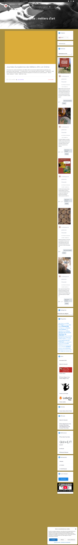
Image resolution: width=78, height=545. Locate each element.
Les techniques (14, 7)
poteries (68, 348)
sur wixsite (61, 448)
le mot (65, 342)
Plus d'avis (63, 479)
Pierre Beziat (64, 346)
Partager (64, 103)
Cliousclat (65, 326)
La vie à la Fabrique (52, 4)
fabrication (64, 331)
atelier (67, 323)
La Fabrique (64, 341)
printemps (66, 349)
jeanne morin (65, 340)
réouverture (70, 349)
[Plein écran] (71, 490)
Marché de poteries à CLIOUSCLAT (40, 7)
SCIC (60, 351)
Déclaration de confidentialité (65, 542)
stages (62, 351)
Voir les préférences (71, 539)
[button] (75, 529)
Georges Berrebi (68, 337)
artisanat (62, 323)
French (61, 37)
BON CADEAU (31, 4)
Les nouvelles (21, 79)
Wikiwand (66, 452)
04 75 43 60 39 (25, 1)
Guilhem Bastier (62, 338)
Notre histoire (64, 4)
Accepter (53, 539)
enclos (67, 329)
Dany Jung (64, 328)
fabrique (68, 331)
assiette (65, 323)
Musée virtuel (24, 7)
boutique (61, 324)
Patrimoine (60, 346)
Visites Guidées (40, 4)
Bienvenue (13, 4)
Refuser (62, 539)
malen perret (69, 342)
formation (63, 337)
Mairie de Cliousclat (63, 364)
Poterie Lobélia (62, 401)
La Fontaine (61, 465)
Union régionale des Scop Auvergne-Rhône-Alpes (64, 427)
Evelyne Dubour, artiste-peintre (65, 411)
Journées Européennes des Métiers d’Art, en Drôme (28, 67)
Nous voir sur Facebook (67, 100)
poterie (68, 346)
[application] (65, 487)
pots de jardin (61, 349)
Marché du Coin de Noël (62, 343)
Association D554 (63, 360)
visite (70, 351)
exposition (61, 331)
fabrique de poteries (62, 335)
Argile (59, 323)
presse (64, 349)
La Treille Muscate (63, 468)
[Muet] (70, 490)
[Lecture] (58, 490)
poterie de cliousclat (62, 348)
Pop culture (67, 437)
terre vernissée (66, 351)
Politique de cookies (57, 542)
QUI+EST (61, 444)
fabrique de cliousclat (65, 332)
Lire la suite (50, 79)
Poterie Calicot (62, 373)
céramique (60, 328)
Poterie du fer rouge (63, 393)
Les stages (22, 4)
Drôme (64, 329)
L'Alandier (61, 461)
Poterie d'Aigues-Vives (64, 378)
